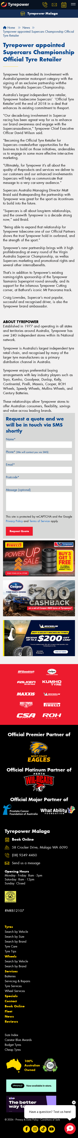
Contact (11, 1001)
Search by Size (14, 937)
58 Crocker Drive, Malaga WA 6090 (40, 847)
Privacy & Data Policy (27, 1119)
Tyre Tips (10, 951)
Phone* (27, 452)
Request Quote (19, 531)
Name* (11, 439)
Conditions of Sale (50, 1119)
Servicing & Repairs (17, 981)
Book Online (15, 1006)
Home (10, 28)
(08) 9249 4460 (24, 855)
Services (11, 971)
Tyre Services (13, 986)
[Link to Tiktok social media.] (43, 1129)
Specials (11, 996)
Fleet (8, 1011)
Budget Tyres (13, 1045)
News (9, 1016)
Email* (10, 465)
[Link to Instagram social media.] (34, 1129)
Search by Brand (15, 942)
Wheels (10, 956)
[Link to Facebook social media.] (26, 1129)
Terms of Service (40, 521)
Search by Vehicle (16, 932)
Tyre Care (11, 946)
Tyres (9, 927)
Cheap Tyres (13, 1050)
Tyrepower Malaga (42, 13)
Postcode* (12, 477)
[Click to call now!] (45, 4)
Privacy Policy (14, 521)
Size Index (11, 1035)
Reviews (11, 1021)
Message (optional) (18, 490)
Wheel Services (15, 991)
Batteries (10, 976)
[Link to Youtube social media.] (51, 1129)
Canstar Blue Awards (18, 1040)
